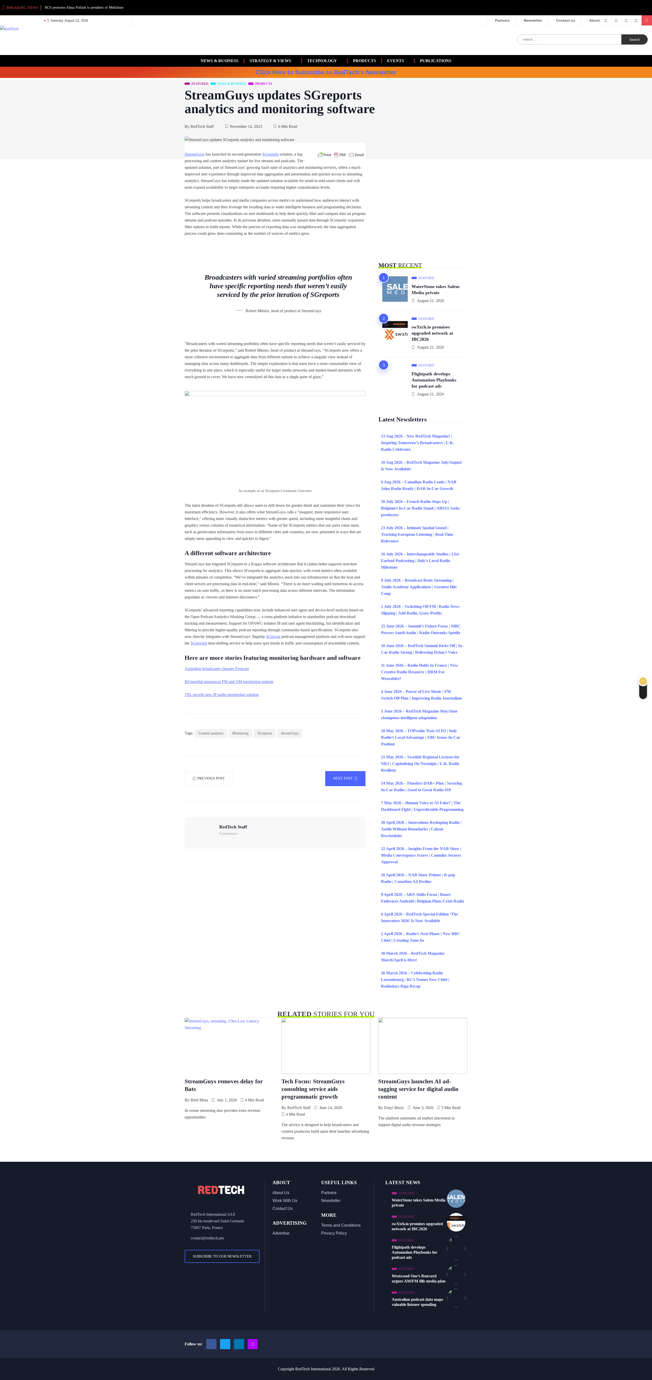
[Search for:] (569, 39)
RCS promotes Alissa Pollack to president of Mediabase (84, 7)
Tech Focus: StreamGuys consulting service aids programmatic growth (313, 1089)
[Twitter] (617, 20)
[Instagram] (253, 1344)
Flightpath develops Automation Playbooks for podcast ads (434, 380)
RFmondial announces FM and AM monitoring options (229, 681)
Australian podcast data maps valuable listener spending (417, 1302)
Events (395, 61)
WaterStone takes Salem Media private (435, 289)
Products (364, 61)
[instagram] (626, 20)
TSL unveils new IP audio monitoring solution (222, 694)
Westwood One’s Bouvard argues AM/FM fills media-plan (418, 1278)
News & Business (219, 61)
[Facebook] (606, 20)
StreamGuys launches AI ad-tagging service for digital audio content (418, 1089)
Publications (435, 61)
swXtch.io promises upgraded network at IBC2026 (432, 333)
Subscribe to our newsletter (222, 1256)
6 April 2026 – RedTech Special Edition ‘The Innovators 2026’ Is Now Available (419, 917)
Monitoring (240, 733)
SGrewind (199, 643)
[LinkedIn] (636, 20)
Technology (322, 61)
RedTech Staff (202, 126)
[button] (647, 20)
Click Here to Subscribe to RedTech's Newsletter (326, 72)
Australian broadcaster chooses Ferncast (217, 668)
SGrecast (273, 636)
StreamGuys (195, 154)
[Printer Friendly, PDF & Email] (340, 155)
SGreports (270, 154)
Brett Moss (199, 1100)
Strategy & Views (270, 61)
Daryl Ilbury (394, 1107)
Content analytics (211, 733)
